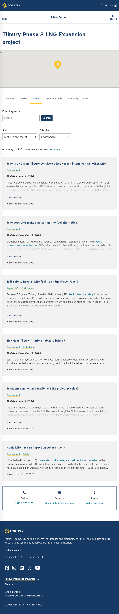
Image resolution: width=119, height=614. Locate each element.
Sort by (6, 130)
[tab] (23, 98)
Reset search (56, 149)
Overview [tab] (9, 98)
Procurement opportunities (20, 578)
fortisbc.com (107, 5)
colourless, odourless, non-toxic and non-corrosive (68, 460)
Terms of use (32, 557)
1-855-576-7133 (24, 503)
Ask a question (94, 503)
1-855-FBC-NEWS (14, 595)
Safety (26, 454)
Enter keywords (11, 111)
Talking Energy (58, 17)
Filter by (44, 130)
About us (10, 584)
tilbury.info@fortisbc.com (59, 503)
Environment (13, 170)
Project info (13, 288)
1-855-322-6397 (36, 595)
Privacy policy (12, 557)
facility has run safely (81, 294)
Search (47, 117)
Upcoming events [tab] (53, 98)
